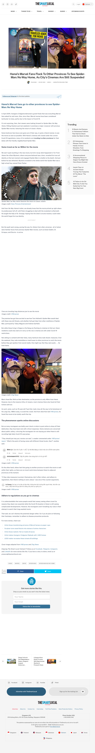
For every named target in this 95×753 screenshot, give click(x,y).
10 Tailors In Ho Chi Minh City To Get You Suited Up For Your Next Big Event (80, 185)
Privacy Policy (79, 709)
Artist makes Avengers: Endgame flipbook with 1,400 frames (25, 535)
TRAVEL (39, 11)
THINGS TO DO (25, 11)
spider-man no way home (47, 563)
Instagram (53, 549)
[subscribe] (83, 691)
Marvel (17, 563)
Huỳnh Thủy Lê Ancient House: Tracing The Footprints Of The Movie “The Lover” (81, 171)
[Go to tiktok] (16, 4)
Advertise (15, 709)
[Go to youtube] (12, 4)
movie (24, 563)
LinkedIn (7, 551)
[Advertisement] (31, 636)
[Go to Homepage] (44, 4)
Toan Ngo (34, 82)
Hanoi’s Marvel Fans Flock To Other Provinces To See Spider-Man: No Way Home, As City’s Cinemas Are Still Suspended (47, 75)
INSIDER (51, 11)
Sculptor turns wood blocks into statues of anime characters (25, 528)
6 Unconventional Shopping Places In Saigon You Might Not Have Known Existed (80, 159)
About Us (23, 709)
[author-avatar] (28, 83)
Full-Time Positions (50, 709)
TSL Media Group (55, 726)
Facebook (38, 549)
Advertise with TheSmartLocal (26, 691)
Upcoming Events (78, 11)
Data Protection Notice (65, 709)
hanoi (10, 563)
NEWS (13, 11)
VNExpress (15, 314)
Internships (40, 709)
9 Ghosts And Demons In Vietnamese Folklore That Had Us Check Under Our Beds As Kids (80, 132)
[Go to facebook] (3, 4)
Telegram (46, 549)
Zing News (14, 395)
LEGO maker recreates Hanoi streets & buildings (21, 538)
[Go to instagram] (7, 4)
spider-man (32, 563)
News (49, 82)
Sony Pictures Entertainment (21, 204)
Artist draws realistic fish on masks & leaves (19, 532)
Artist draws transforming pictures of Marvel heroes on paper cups (27, 525)
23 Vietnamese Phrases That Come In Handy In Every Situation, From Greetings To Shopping (81, 145)
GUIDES (62, 11)
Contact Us (31, 709)
